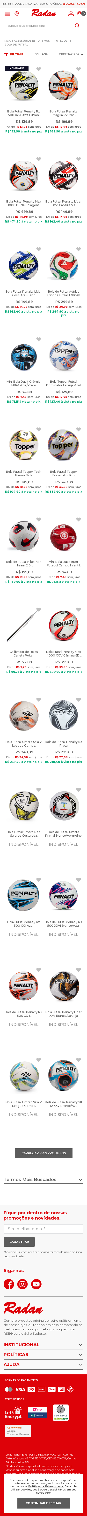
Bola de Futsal (16, 44)
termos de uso (59, 1252)
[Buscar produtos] (77, 25)
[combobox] (43, 25)
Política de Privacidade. (46, 1486)
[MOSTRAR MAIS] (43, 1153)
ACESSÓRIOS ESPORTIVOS (32, 40)
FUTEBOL (60, 40)
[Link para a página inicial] (7, 40)
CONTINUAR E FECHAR (43, 1503)
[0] (79, 14)
